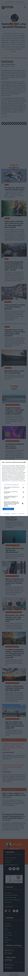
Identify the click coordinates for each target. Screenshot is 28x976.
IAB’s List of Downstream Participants (15, 480)
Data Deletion (6, 513)
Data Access (14, 513)
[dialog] (14, 488)
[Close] (25, 462)
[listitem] (14, 484)
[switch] (23, 487)
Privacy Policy (21, 513)
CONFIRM (8, 508)
